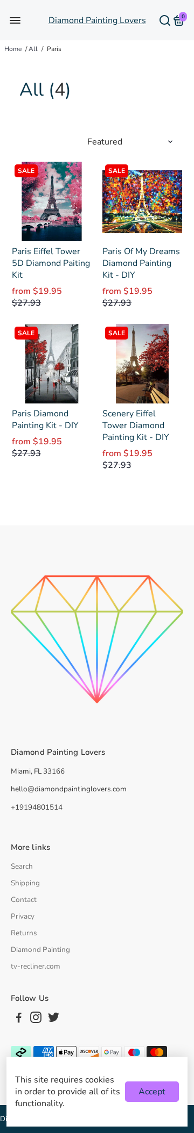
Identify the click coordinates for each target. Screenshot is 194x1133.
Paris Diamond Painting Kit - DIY (45, 419)
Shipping (25, 883)
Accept (151, 1092)
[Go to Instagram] (36, 1019)
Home (13, 49)
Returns (24, 933)
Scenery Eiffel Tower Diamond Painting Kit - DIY (135, 425)
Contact (24, 899)
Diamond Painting (40, 949)
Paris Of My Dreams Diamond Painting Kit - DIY (141, 263)
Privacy (22, 916)
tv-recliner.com (35, 966)
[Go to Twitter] (53, 1019)
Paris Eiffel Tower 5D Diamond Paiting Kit (51, 263)
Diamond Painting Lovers (97, 20)
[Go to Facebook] (19, 1019)
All (33, 49)
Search (22, 866)
